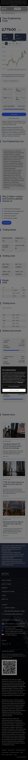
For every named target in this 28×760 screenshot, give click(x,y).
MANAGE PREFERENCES (14, 386)
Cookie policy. (20, 382)
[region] (14, 380)
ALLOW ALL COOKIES (14, 390)
